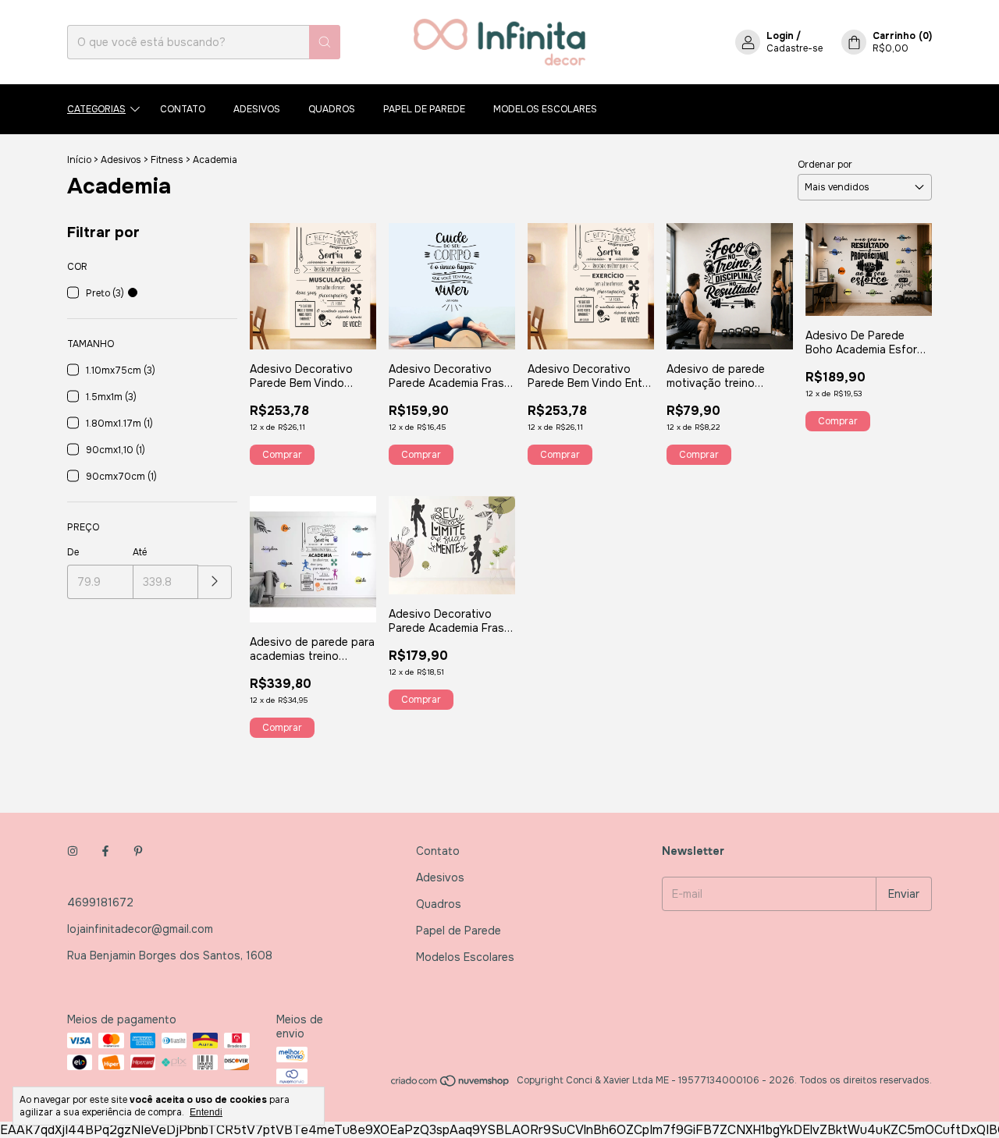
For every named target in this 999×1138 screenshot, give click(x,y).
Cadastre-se (794, 48)
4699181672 (100, 902)
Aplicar (215, 582)
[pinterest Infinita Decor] (138, 851)
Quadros (331, 109)
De (73, 552)
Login (780, 36)
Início (79, 160)
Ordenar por (825, 164)
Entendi (206, 1112)
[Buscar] (324, 42)
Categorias (96, 109)
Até (140, 552)
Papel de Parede (424, 109)
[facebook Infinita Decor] (105, 851)
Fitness (167, 160)
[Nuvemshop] (450, 1084)
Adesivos (256, 109)
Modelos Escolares (545, 109)
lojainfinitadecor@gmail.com (140, 929)
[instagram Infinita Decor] (72, 851)
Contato (182, 109)
